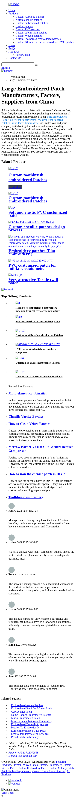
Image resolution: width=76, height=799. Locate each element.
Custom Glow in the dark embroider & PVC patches (45, 42)
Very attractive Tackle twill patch (33, 281)
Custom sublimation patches (31, 32)
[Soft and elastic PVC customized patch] (11, 207)
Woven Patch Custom (35, 764)
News (11, 45)
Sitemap (17, 764)
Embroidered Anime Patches (27, 705)
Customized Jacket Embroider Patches (38, 362)
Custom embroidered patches (32, 23)
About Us (13, 51)
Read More (15, 187)
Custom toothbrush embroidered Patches (27, 177)
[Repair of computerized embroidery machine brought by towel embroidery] (18, 303)
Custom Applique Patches (30, 16)
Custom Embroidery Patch (32, 768)
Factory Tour (23, 54)
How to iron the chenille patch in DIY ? (36, 474)
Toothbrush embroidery (25, 497)
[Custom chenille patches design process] (31, 222)
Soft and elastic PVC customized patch (37, 214)
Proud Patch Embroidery (24, 122)
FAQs (11, 48)
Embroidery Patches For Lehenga (30, 733)
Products (13, 13)
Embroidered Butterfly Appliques (29, 724)
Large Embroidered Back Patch (28, 730)
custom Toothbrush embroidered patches (38, 38)
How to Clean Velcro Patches (29, 424)
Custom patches (24, 26)
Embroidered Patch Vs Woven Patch (31, 708)
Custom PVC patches (28, 29)
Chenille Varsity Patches (25, 416)
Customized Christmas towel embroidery (39, 376)
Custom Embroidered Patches (48, 771)
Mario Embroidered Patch (25, 717)
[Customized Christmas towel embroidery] (20, 371)
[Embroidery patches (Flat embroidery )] (38, 246)
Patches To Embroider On (25, 727)
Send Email (7, 792)
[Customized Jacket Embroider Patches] (20, 358)
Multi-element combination (28, 393)
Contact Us (14, 57)
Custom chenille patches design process (36, 228)
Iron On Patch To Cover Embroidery (31, 721)
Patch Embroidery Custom (16, 771)
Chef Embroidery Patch (23, 119)
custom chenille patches (29, 19)
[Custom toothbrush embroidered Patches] (13, 168)
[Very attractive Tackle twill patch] (15, 275)
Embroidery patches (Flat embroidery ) (31, 252)
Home (11, 10)
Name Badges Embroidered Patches (31, 714)
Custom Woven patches (29, 35)
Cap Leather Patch (21, 711)
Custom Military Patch (61, 768)
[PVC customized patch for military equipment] (30, 260)
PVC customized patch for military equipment (32, 267)
